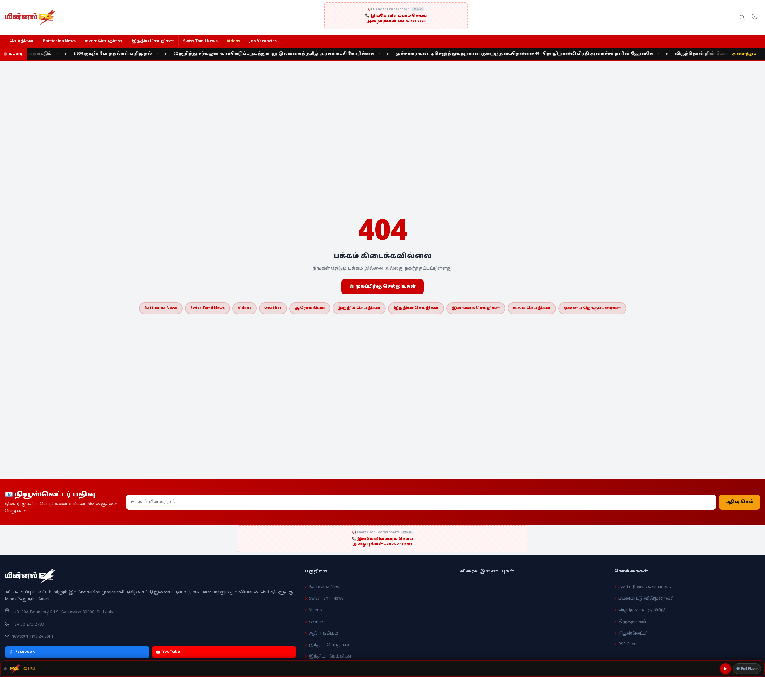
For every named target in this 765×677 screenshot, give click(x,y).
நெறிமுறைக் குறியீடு (641, 610)
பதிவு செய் (739, 502)
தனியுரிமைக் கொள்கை (644, 586)
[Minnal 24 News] (30, 17)
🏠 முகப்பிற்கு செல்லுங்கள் (382, 286)
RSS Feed (627, 644)
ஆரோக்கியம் (310, 308)
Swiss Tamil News (200, 41)
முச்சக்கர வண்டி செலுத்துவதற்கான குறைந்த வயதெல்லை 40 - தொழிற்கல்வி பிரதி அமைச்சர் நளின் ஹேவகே (509, 53)
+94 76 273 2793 (28, 624)
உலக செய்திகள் (103, 41)
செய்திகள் (21, 41)
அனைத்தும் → (746, 54)
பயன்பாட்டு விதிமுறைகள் (646, 598)
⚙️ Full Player (747, 668)
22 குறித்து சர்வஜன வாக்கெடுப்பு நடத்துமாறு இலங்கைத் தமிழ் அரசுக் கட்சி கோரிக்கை (258, 53)
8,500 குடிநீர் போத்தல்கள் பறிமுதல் (97, 53)
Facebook (25, 652)
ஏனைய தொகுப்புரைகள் (592, 308)
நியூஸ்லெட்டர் (633, 633)
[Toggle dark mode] (754, 17)
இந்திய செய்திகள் (152, 41)
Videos (233, 41)
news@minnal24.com (32, 636)
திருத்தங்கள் (632, 621)
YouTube (171, 652)
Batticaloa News (59, 41)
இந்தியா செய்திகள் (416, 308)
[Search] (742, 17)
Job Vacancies (263, 41)
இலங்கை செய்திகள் (476, 308)
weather (272, 308)
